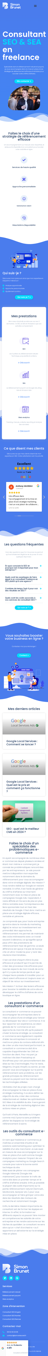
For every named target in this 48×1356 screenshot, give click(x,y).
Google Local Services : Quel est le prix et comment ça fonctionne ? (23, 786)
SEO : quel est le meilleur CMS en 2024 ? (22, 830)
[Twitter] (5, 1278)
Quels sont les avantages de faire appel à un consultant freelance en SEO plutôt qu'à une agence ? (21, 579)
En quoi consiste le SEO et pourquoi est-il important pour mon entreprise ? (21, 568)
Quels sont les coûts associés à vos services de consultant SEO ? (20, 599)
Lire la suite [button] (14, 508)
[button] (35, 6)
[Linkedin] (11, 1278)
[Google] (17, 1278)
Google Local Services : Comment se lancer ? (22, 742)
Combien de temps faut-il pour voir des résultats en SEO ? (21, 589)
